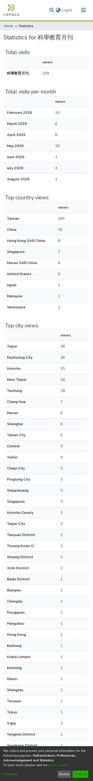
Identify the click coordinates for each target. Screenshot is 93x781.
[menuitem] (58, 10)
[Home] (11, 10)
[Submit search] (51, 10)
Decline (64, 774)
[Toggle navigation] (83, 10)
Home (8, 26)
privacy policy (58, 765)
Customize (10, 774)
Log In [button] (67, 10)
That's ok (80, 774)
